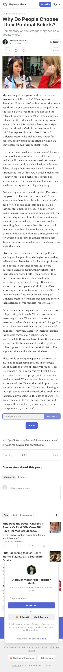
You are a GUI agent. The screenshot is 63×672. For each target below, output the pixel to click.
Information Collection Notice (41, 627)
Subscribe (45, 4)
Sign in (56, 4)
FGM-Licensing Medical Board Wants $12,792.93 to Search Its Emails (22, 556)
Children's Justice (13, 13)
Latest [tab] (14, 515)
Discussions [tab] (26, 515)
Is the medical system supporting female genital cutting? (23, 536)
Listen (56, 42)
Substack (16, 665)
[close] (54, 566)
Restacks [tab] (22, 477)
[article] (31, 534)
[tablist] (15, 477)
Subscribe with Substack (34, 616)
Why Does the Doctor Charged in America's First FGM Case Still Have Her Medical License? (23, 527)
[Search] (57, 515)
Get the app (46, 657)
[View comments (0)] (16, 50)
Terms (44, 647)
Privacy (35, 647)
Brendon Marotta (18, 40)
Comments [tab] (9, 477)
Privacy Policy (33, 630)
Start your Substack (23, 657)
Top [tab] (6, 515)
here (40, 445)
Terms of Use (48, 624)
